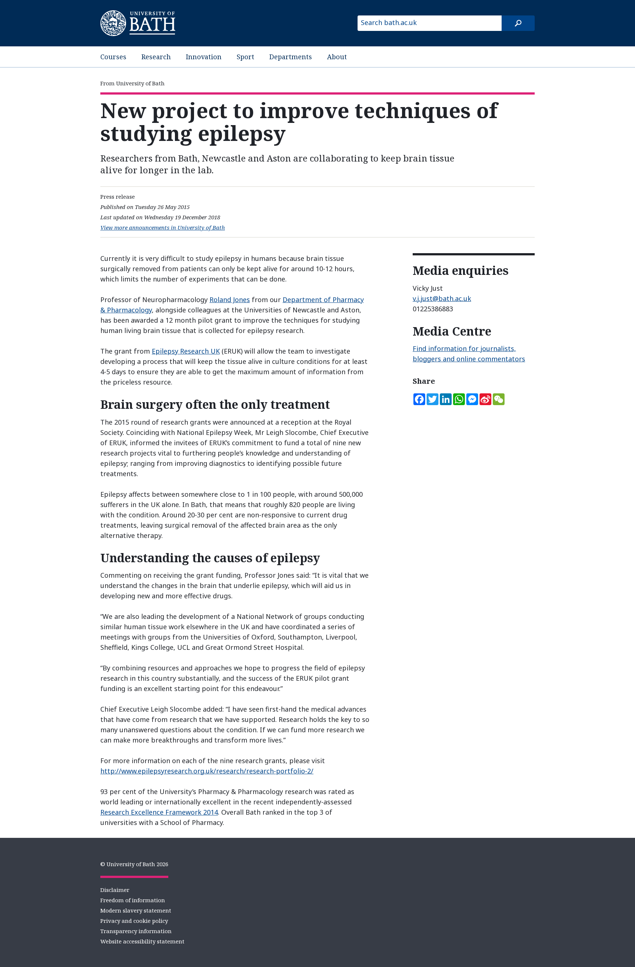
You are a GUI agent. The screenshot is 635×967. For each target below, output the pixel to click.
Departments (290, 56)
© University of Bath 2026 (134, 864)
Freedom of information (132, 900)
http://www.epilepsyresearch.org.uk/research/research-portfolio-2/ (206, 770)
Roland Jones (229, 299)
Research (156, 56)
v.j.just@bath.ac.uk (442, 298)
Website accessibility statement (142, 941)
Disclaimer (114, 889)
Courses (113, 56)
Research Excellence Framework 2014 (159, 812)
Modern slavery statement (135, 910)
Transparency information (136, 931)
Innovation (204, 56)
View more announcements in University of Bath (162, 227)
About (337, 56)
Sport (245, 56)
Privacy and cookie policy (134, 920)
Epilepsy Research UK (186, 351)
